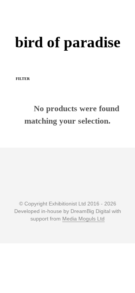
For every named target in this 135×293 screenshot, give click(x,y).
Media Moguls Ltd (83, 219)
